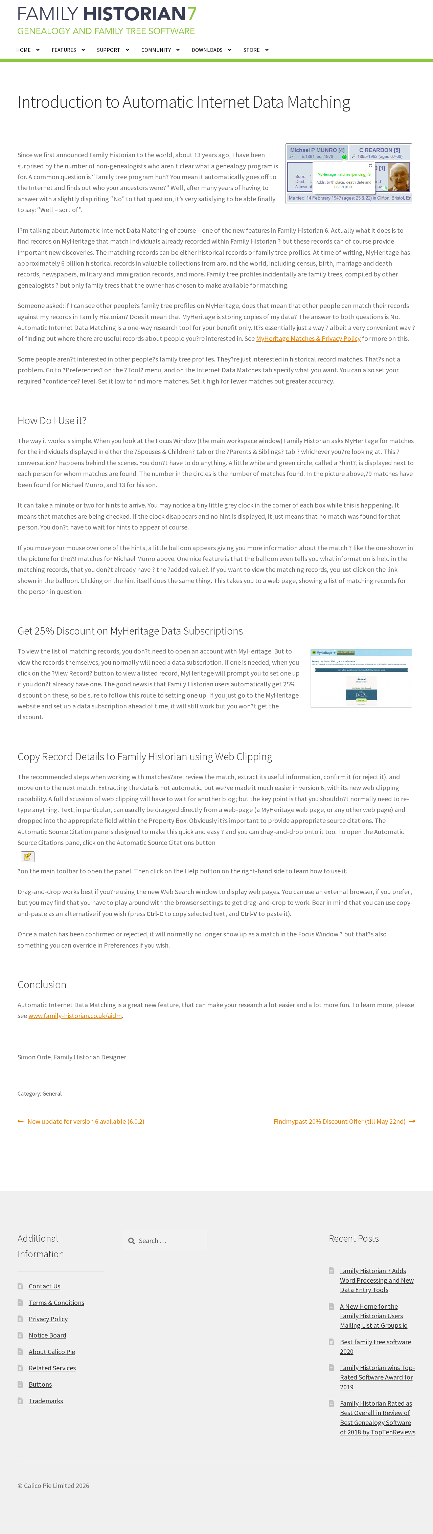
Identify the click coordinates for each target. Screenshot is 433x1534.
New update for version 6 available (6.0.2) (85, 1122)
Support (108, 49)
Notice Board (47, 1335)
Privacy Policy (48, 1318)
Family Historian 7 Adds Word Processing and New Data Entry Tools (377, 1280)
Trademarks (46, 1400)
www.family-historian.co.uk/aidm (75, 1015)
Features (64, 49)
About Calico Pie (52, 1351)
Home (23, 49)
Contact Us (44, 1286)
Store (252, 49)
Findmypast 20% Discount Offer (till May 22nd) (340, 1122)
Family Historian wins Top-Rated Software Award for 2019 (377, 1377)
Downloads (207, 49)
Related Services (52, 1368)
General (52, 1093)
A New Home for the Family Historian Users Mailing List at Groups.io (374, 1316)
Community (156, 49)
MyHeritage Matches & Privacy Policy (308, 338)
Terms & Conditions (56, 1302)
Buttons (40, 1384)
